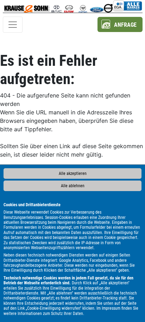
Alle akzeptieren (73, 173)
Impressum (111, 308)
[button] (120, 24)
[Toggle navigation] (13, 25)
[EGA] (127, 6)
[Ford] (96, 6)
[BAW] (69, 6)
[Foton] (83, 6)
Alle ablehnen (72, 185)
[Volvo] (108, 6)
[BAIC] (56, 6)
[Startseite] (27, 6)
